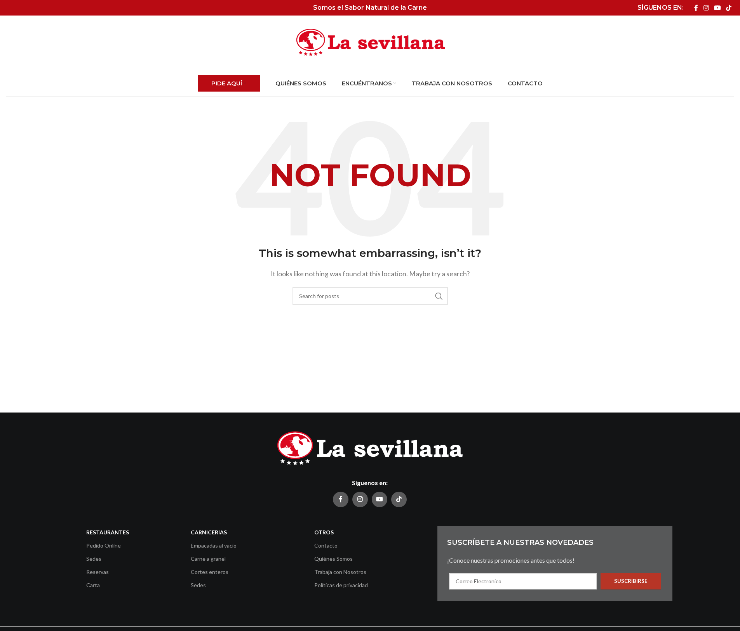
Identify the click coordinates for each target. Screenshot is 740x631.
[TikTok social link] (729, 8)
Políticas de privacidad (341, 585)
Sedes (93, 558)
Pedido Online (103, 545)
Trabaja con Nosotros (340, 572)
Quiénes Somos (333, 558)
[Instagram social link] (706, 8)
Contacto (326, 545)
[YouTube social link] (717, 8)
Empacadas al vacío (214, 545)
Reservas (97, 572)
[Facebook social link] (696, 8)
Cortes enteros (209, 572)
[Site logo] (370, 41)
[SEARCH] (439, 296)
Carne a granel (208, 558)
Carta (93, 585)
